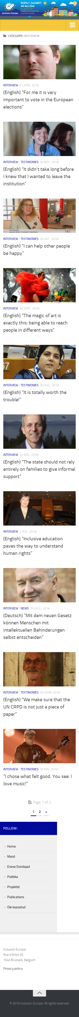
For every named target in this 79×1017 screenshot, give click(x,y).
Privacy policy (13, 969)
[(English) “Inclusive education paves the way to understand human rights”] (39, 508)
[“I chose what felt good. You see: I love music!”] (39, 746)
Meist (11, 857)
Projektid (13, 887)
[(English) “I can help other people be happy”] (39, 216)
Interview (10, 85)
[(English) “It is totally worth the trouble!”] (39, 362)
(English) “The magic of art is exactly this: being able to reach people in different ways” (35, 323)
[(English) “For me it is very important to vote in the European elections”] (39, 62)
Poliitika (12, 877)
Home (11, 846)
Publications (15, 897)
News (25, 608)
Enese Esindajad (18, 867)
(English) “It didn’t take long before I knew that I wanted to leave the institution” (38, 176)
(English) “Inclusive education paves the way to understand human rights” (33, 546)
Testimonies (30, 162)
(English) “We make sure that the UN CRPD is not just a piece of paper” (36, 707)
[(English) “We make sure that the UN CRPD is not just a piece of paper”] (39, 669)
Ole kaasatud (16, 907)
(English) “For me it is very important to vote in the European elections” (38, 100)
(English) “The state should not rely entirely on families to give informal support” (39, 469)
